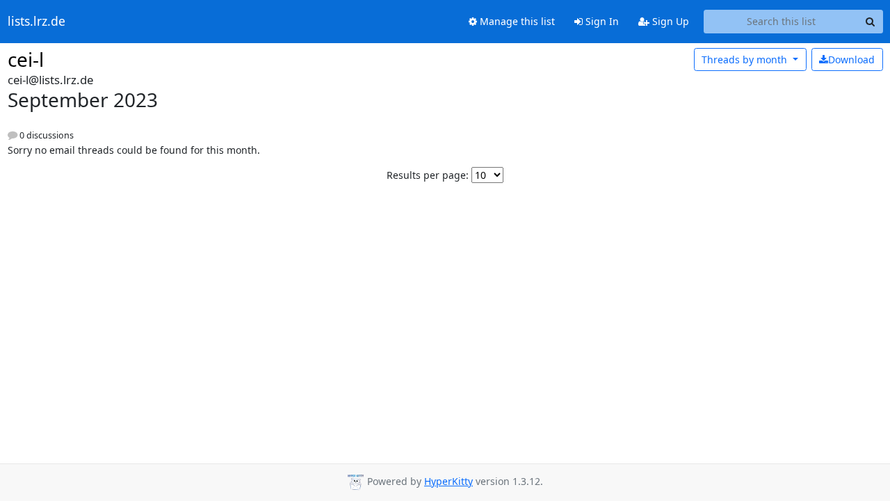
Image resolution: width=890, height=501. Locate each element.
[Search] (870, 21)
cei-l (26, 59)
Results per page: (428, 175)
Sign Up (669, 21)
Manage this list (516, 21)
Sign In (601, 21)
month (746, 59)
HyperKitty (448, 481)
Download (851, 59)
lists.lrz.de (36, 21)
